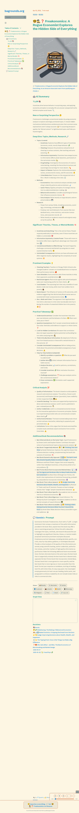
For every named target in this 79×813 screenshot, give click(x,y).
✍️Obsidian (48, 797)
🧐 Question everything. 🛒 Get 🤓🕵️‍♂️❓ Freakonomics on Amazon (41, 805)
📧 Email (55, 593)
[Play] (59, 796)
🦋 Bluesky (42, 585)
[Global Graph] (76, 600)
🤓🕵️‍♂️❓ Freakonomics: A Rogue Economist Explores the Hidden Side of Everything (17, 33)
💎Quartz (40, 797)
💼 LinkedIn (48, 589)
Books (41, 15)
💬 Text (47, 593)
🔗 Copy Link (64, 593)
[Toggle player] (77, 791)
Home (35, 15)
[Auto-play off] (73, 796)
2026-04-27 (36, 650)
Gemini (39, 517)
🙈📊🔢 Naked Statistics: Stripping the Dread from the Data (53, 632)
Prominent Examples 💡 (16, 59)
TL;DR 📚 (11, 41)
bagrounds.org (14, 11)
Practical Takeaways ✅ (16, 61)
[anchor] (35, 32)
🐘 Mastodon (53, 585)
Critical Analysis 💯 (14, 64)
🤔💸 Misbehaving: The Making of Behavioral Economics (52, 630)
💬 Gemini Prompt (12, 71)
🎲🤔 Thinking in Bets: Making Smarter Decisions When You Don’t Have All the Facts (56, 507)
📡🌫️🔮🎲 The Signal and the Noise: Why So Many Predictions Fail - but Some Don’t (57, 472)
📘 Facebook (38, 589)
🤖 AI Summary (11, 39)
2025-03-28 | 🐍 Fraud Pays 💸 (43, 652)
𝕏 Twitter (63, 585)
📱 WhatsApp (68, 589)
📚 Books (36, 627)
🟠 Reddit (58, 589)
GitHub (35, 800)
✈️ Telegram (38, 593)
